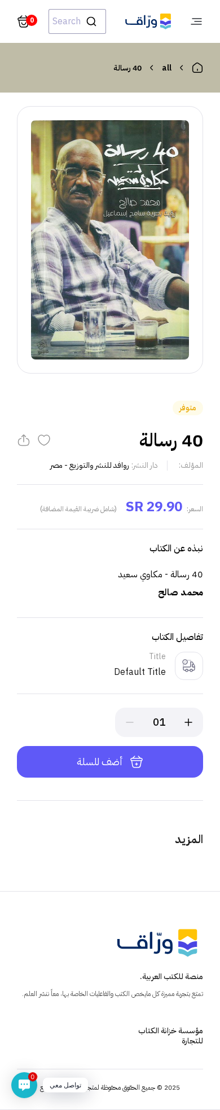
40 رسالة (127, 68)
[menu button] (196, 21)
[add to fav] (44, 440)
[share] (23, 440)
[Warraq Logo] (148, 21)
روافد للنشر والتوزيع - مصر (89, 465)
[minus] (129, 722)
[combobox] (77, 21)
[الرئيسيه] (197, 67)
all (166, 68)
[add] (188, 722)
